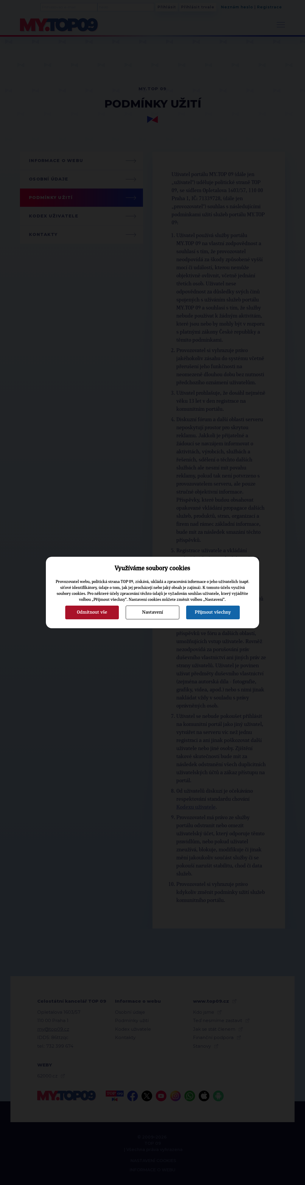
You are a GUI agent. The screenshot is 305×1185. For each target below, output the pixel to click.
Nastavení (152, 612)
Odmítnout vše (92, 612)
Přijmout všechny (213, 612)
